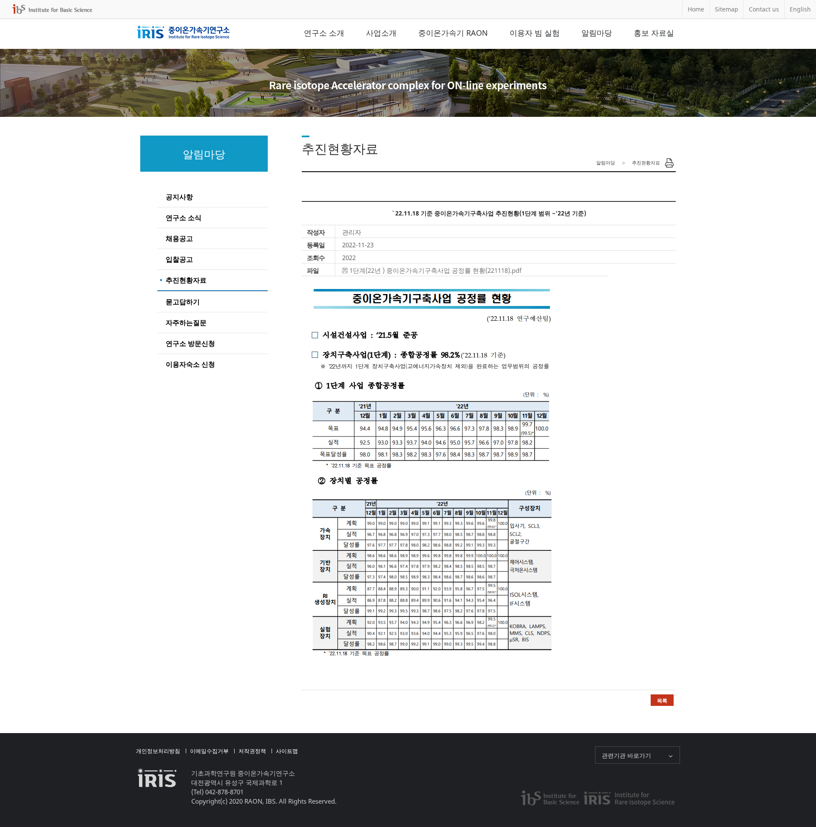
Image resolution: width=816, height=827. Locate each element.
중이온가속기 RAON (453, 33)
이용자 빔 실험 (535, 33)
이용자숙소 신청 (190, 364)
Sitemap (726, 9)
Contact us (764, 9)
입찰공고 (179, 259)
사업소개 (381, 33)
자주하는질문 (186, 322)
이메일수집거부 (209, 751)
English (800, 9)
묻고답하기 (183, 301)
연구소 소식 (183, 217)
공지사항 (179, 196)
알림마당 (596, 33)
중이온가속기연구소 (183, 32)
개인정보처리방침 (158, 751)
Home (696, 9)
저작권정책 (252, 751)
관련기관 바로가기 (626, 755)
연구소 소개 (324, 33)
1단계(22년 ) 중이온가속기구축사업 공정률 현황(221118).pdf (435, 270)
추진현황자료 (186, 280)
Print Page (669, 162)
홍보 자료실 (654, 33)
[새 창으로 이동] (52, 9)
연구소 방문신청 (190, 343)
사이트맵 (287, 751)
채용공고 (179, 238)
